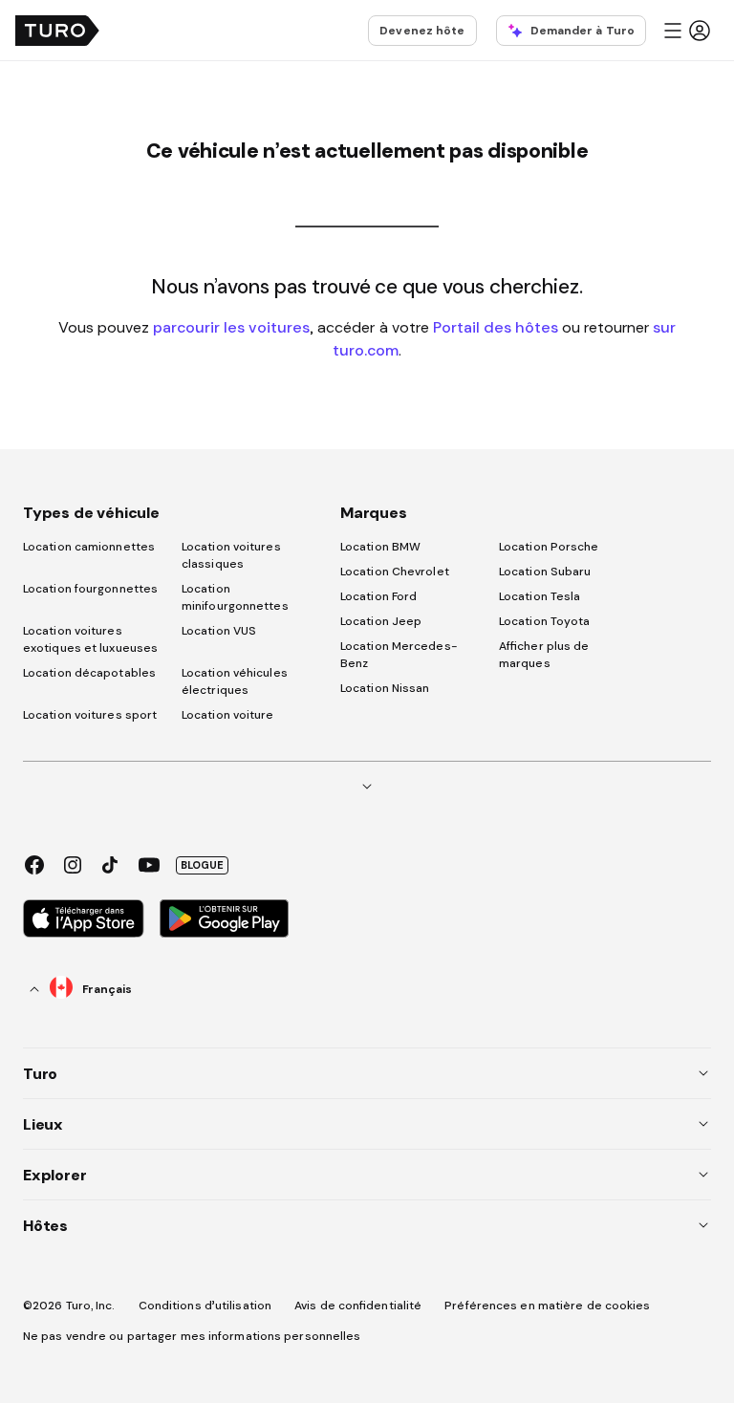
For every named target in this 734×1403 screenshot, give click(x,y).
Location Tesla (539, 596)
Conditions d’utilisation (205, 1305)
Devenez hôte (421, 30)
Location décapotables (89, 673)
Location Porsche (549, 546)
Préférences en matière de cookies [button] (547, 1305)
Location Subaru (545, 571)
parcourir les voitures (231, 326)
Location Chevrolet (394, 571)
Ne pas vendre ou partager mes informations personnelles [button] (192, 1336)
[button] (686, 30)
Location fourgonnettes (90, 588)
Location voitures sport (90, 715)
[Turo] (57, 30)
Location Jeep (380, 621)
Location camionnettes (89, 546)
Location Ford (378, 596)
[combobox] (81, 988)
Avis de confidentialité (357, 1305)
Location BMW (380, 546)
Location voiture (228, 715)
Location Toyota (545, 621)
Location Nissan (385, 688)
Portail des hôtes (495, 326)
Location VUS (219, 630)
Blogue (202, 865)
